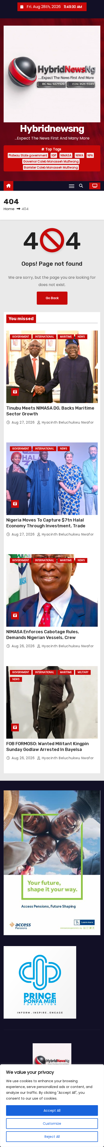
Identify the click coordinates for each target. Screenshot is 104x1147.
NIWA (79, 155)
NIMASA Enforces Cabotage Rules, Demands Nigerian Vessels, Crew (42, 634)
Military (83, 672)
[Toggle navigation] (72, 186)
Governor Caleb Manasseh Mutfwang (51, 161)
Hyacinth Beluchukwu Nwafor (67, 422)
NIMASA (65, 155)
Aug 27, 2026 (24, 422)
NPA (90, 155)
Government (20, 336)
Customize (52, 1123)
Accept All (52, 1110)
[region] (52, 1105)
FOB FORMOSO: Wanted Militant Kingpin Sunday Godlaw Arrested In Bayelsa (47, 746)
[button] (82, 186)
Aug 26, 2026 (24, 646)
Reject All (52, 1136)
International (44, 336)
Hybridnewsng (52, 128)
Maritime (66, 336)
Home (9, 208)
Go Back (52, 298)
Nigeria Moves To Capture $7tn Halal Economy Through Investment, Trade (45, 523)
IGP (54, 155)
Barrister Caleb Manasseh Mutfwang (51, 167)
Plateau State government (28, 155)
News (81, 336)
